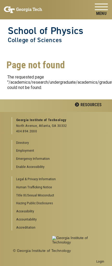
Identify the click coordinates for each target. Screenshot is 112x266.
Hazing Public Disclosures (34, 203)
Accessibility (25, 211)
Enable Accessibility (30, 167)
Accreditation (25, 227)
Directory (22, 142)
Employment (25, 150)
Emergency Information (33, 158)
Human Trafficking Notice (34, 187)
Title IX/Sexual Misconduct (35, 195)
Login (100, 261)
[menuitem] (58, 179)
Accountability (26, 219)
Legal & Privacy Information (36, 179)
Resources (91, 104)
